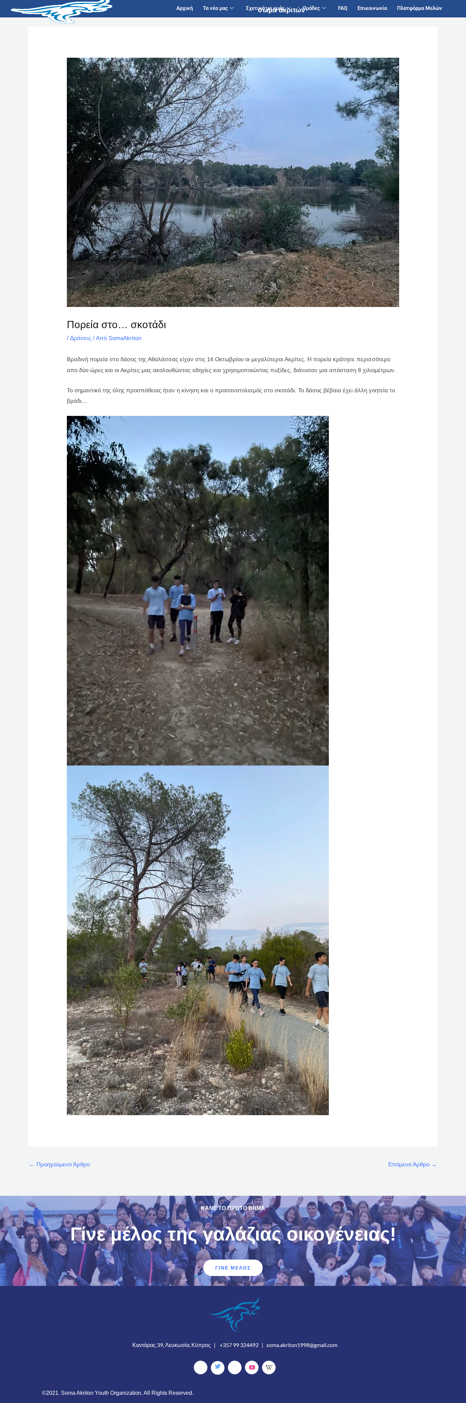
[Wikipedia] (269, 1367)
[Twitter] (217, 1368)
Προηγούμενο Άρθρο (59, 1164)
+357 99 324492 (239, 1345)
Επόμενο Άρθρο (412, 1164)
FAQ (342, 8)
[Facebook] (200, 1367)
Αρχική (184, 8)
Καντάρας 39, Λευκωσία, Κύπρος (171, 1345)
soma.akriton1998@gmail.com (301, 1345)
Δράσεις (80, 338)
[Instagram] (235, 1367)
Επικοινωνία (372, 8)
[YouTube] (252, 1367)
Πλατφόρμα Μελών (419, 8)
